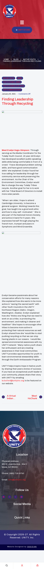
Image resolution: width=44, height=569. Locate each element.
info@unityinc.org (17, 480)
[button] (22, 23)
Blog (15, 59)
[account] (22, 565)
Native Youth (29, 59)
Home (6, 59)
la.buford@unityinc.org (13, 380)
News (19, 78)
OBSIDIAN (32, 547)
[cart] (37, 565)
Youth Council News (12, 82)
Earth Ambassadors (12, 90)
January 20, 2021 (9, 94)
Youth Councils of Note (13, 86)
